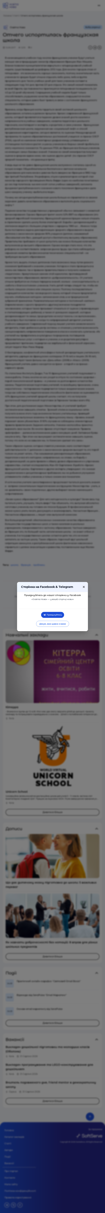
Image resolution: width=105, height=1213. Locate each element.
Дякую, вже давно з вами (52, 624)
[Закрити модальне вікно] (84, 587)
